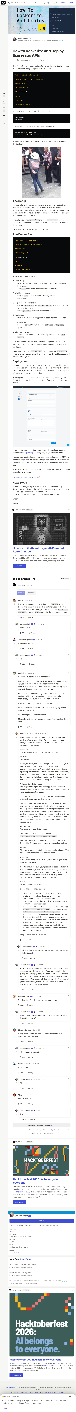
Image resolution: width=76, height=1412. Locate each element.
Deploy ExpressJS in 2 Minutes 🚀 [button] (27, 477)
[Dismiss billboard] (73, 1396)
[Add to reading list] (4, 109)
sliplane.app (30, 453)
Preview (31, 593)
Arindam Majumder (25, 640)
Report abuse (48, 1133)
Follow (41, 1221)
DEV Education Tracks (49, 1392)
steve (22, 734)
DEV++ (31, 1392)
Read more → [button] (19, 566)
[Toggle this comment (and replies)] (14, 604)
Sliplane (66, 370)
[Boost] (4, 116)
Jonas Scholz (23, 39)
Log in (55, 3)
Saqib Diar (22, 673)
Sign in (53, 1130)
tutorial (41, 60)
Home (13, 1392)
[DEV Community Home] (3, 3)
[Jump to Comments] (4, 102)
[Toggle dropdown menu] (69, 509)
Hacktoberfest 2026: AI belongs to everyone (35, 1359)
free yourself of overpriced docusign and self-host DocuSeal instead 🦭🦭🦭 (38, 1282)
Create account (67, 3)
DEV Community (10, 1387)
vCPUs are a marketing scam (21, 1274)
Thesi (20, 1095)
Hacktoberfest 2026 (21, 1192)
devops (24, 60)
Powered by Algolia (41, 3)
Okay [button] (6, 1408)
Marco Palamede (24, 1030)
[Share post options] (4, 123)
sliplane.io (61, 40)
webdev (32, 60)
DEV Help (61, 1392)
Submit (21, 593)
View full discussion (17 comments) (41, 1125)
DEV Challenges (22, 1392)
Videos (37, 1392)
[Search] (9, 3)
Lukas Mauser (23, 996)
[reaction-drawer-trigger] (4, 94)
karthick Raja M (24, 1064)
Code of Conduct (35, 1133)
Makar (20, 601)
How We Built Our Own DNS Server (22, 1266)
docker (16, 60)
